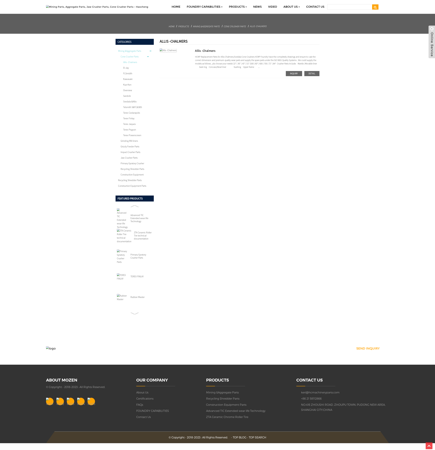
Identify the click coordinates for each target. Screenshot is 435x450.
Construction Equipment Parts (132, 175)
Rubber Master (137, 297)
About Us (290, 6)
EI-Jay (126, 67)
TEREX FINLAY (137, 276)
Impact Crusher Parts (130, 152)
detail (312, 73)
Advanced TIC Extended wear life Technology (139, 218)
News (257, 6)
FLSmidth (127, 73)
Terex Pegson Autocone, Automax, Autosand (132, 130)
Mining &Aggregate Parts (206, 26)
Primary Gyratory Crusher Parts (132, 164)
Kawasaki (128, 79)
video (272, 6)
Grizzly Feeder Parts (130, 146)
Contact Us (315, 6)
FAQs (139, 404)
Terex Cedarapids (131, 112)
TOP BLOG (239, 437)
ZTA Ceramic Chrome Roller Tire (227, 416)
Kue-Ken (127, 84)
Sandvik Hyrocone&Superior (132, 96)
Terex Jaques (129, 124)
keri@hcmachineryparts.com (320, 392)
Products (237, 6)
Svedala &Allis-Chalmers (130, 102)
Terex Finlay (128, 118)
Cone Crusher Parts (235, 26)
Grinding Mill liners (129, 140)
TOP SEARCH (257, 437)
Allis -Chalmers (258, 26)
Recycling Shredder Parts (132, 168)
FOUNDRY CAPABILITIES (203, 6)
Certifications (144, 398)
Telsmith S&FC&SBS (132, 107)
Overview (127, 90)
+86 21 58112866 (311, 398)
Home (176, 6)
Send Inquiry (368, 348)
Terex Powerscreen (132, 135)
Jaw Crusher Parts (129, 157)
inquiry (294, 73)
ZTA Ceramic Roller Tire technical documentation (143, 235)
